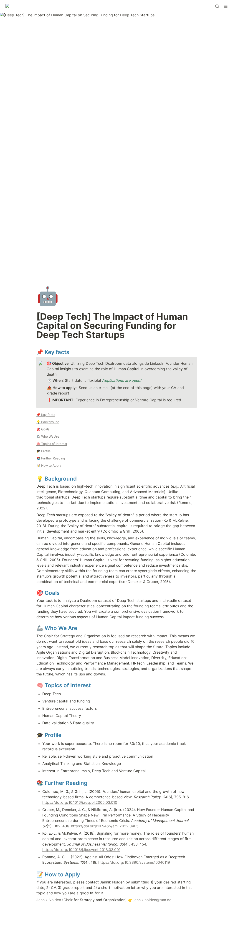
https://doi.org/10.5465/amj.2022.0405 (105, 826)
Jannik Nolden (48, 900)
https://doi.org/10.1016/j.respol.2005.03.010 (79, 802)
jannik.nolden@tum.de (151, 900)
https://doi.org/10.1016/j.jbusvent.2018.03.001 (81, 849)
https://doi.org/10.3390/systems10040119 (134, 862)
